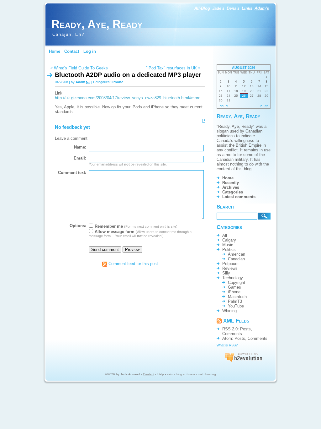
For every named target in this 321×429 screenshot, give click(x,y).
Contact (71, 51)
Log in (89, 51)
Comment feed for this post (132, 263)
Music (227, 244)
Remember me (108, 226)
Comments (232, 333)
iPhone (117, 82)
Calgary (229, 240)
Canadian (236, 259)
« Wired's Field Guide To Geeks (79, 68)
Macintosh (237, 296)
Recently (230, 182)
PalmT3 (235, 301)
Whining (229, 310)
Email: (80, 158)
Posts (245, 329)
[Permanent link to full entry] (204, 120)
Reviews (230, 268)
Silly (226, 273)
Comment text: (72, 172)
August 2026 (243, 67)
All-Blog (202, 8)
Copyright (236, 282)
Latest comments (238, 196)
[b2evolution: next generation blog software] (243, 360)
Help (160, 374)
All (224, 235)
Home (54, 51)
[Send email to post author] (88, 82)
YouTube (236, 306)
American (236, 254)
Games (234, 287)
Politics (229, 249)
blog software (185, 374)
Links (247, 8)
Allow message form (113, 231)
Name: (80, 147)
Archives (230, 187)
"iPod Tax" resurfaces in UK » (173, 68)
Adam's (262, 8)
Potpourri (230, 263)
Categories (232, 192)
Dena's (233, 8)
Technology (232, 277)
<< (222, 105)
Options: (78, 225)
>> (266, 105)
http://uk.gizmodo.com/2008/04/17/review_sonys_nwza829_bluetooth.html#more (127, 97)
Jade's (218, 8)
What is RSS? (227, 345)
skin (170, 374)
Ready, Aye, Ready (97, 24)
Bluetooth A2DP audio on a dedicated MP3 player (128, 74)
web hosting (207, 374)
